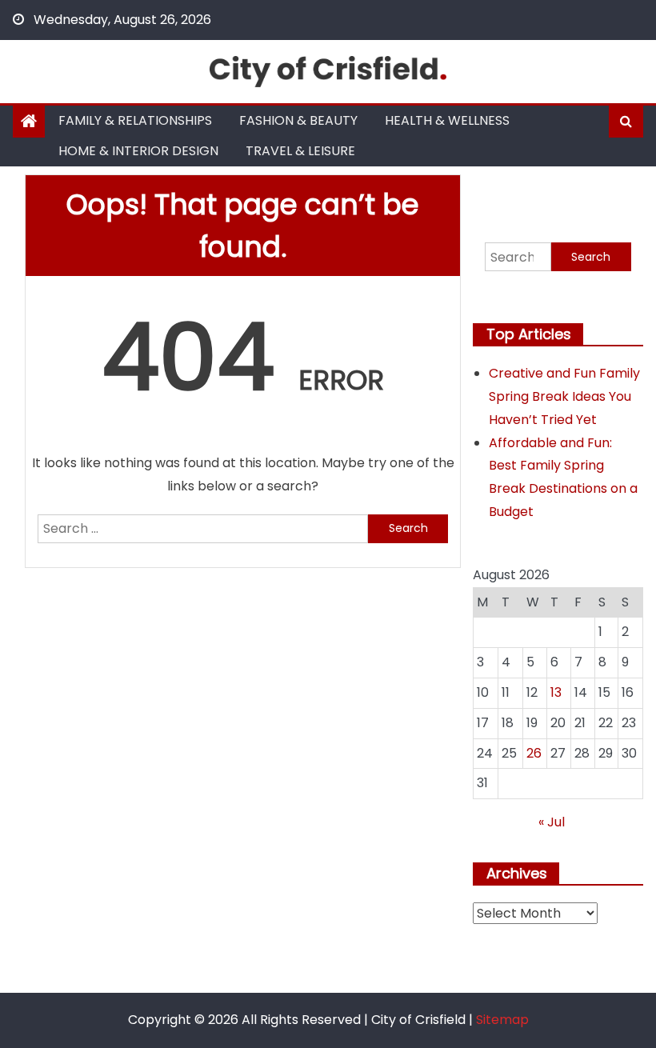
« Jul (551, 822)
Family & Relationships (135, 120)
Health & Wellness (447, 120)
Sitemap (502, 1019)
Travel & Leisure (300, 151)
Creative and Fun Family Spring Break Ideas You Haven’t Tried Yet (564, 396)
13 (556, 692)
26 (534, 753)
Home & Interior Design (138, 151)
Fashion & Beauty (298, 120)
